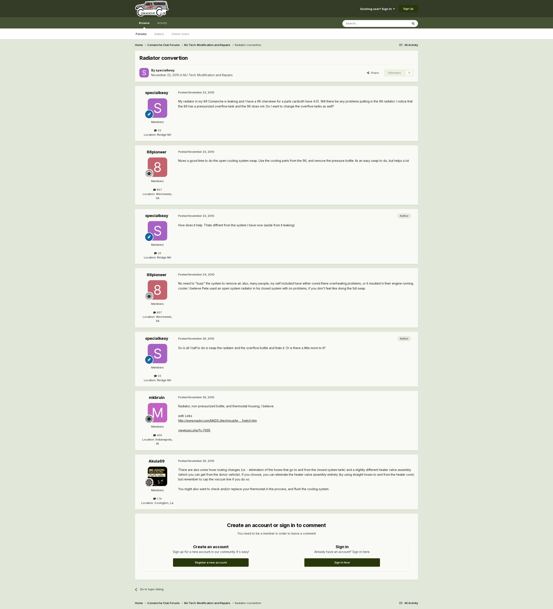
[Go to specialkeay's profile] (144, 72)
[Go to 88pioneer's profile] (157, 167)
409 (159, 435)
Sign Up (408, 8)
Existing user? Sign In (376, 9)
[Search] (413, 23)
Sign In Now (342, 562)
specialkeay (165, 70)
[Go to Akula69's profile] (157, 476)
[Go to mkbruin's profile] (157, 412)
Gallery (159, 34)
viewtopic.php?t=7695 (194, 430)
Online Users (180, 34)
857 (159, 189)
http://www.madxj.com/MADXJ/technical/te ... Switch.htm (217, 420)
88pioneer (157, 152)
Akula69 (157, 461)
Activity (162, 23)
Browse (144, 23)
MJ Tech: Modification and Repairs (208, 75)
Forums (141, 34)
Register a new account (211, 562)
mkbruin (157, 397)
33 (159, 130)
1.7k (159, 498)
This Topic (396, 23)
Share (374, 72)
